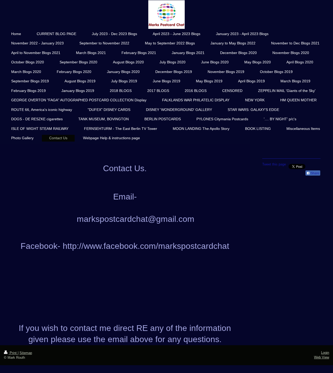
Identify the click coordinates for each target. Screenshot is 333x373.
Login (325, 353)
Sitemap (26, 353)
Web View (321, 357)
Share (314, 173)
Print (13, 353)
